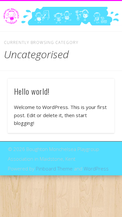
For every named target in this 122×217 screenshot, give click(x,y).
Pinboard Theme (54, 168)
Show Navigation (98, 58)
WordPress (96, 168)
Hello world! (31, 91)
